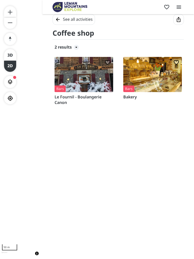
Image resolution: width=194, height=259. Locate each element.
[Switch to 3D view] (10, 54)
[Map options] (10, 82)
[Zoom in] (10, 11)
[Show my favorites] (167, 7)
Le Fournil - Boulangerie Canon (78, 99)
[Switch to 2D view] (10, 66)
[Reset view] (10, 39)
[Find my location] (10, 98)
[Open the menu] (179, 7)
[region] (21, 129)
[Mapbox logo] (4, 254)
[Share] (178, 19)
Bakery (130, 97)
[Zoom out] (10, 23)
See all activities (78, 19)
